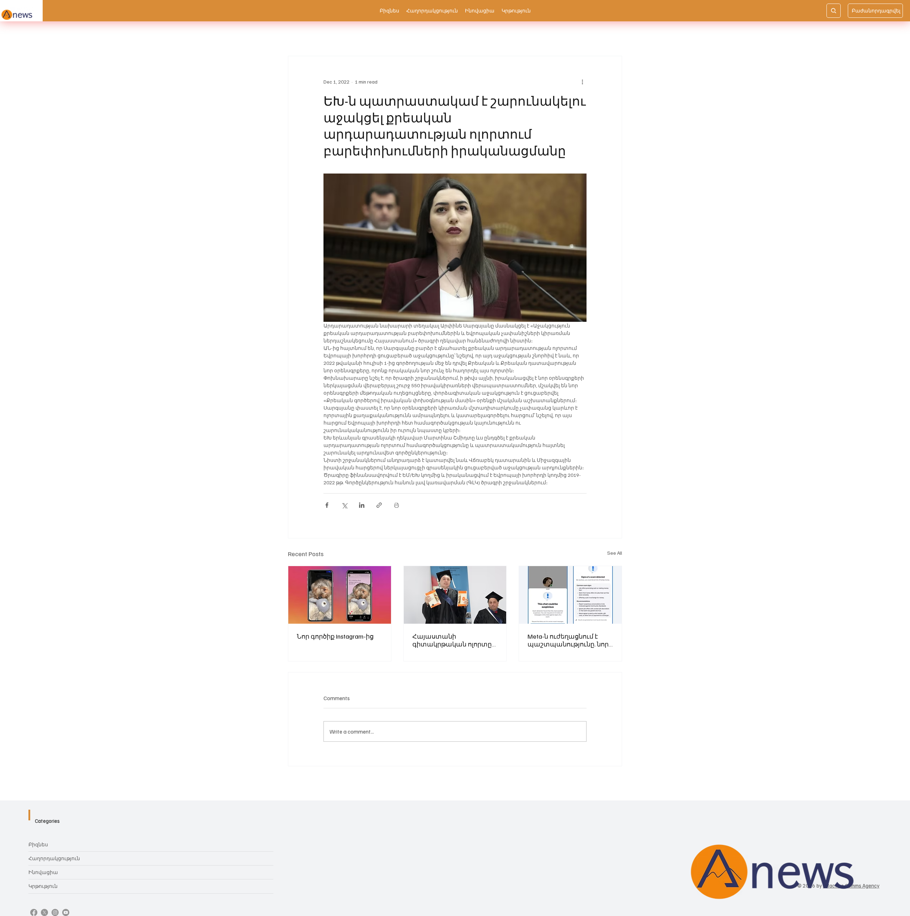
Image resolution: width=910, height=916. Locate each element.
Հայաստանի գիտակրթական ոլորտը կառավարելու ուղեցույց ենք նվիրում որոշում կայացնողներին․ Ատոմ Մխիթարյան (453, 640)
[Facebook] (33, 912)
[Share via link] (379, 505)
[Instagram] (55, 912)
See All (614, 553)
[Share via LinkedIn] (361, 505)
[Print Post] (396, 505)
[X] (44, 912)
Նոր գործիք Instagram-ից (335, 636)
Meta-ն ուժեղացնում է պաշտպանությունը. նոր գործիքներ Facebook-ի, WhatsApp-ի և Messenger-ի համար (568, 640)
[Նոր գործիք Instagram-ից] (339, 595)
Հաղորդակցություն (54, 858)
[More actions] (582, 82)
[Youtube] (65, 912)
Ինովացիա (43, 872)
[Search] (833, 11)
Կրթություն (43, 886)
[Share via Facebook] (326, 505)
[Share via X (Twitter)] (344, 505)
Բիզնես (38, 844)
